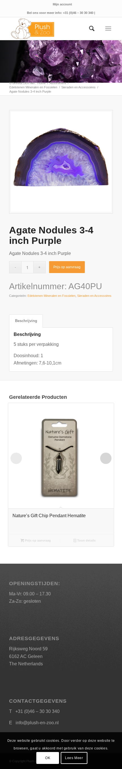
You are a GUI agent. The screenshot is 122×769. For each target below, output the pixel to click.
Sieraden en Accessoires (94, 295)
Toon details (86, 540)
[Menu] (108, 28)
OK (47, 758)
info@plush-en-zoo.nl (37, 722)
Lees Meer (74, 758)
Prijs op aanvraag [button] (37, 540)
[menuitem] (62, 4)
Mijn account (62, 4)
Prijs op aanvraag (67, 267)
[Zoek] (88, 28)
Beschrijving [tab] (26, 321)
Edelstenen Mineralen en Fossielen (51, 295)
